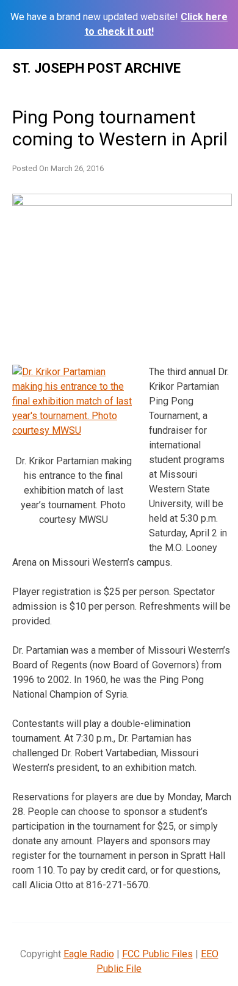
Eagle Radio (88, 954)
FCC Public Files (157, 954)
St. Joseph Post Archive (96, 68)
